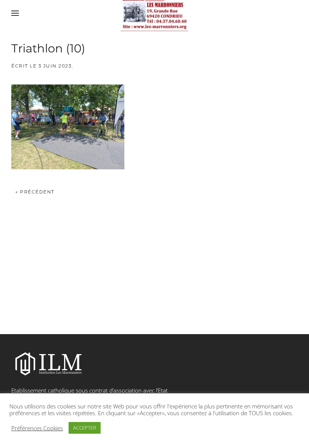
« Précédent (35, 192)
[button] (15, 13)
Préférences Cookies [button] (37, 428)
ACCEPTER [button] (84, 427)
